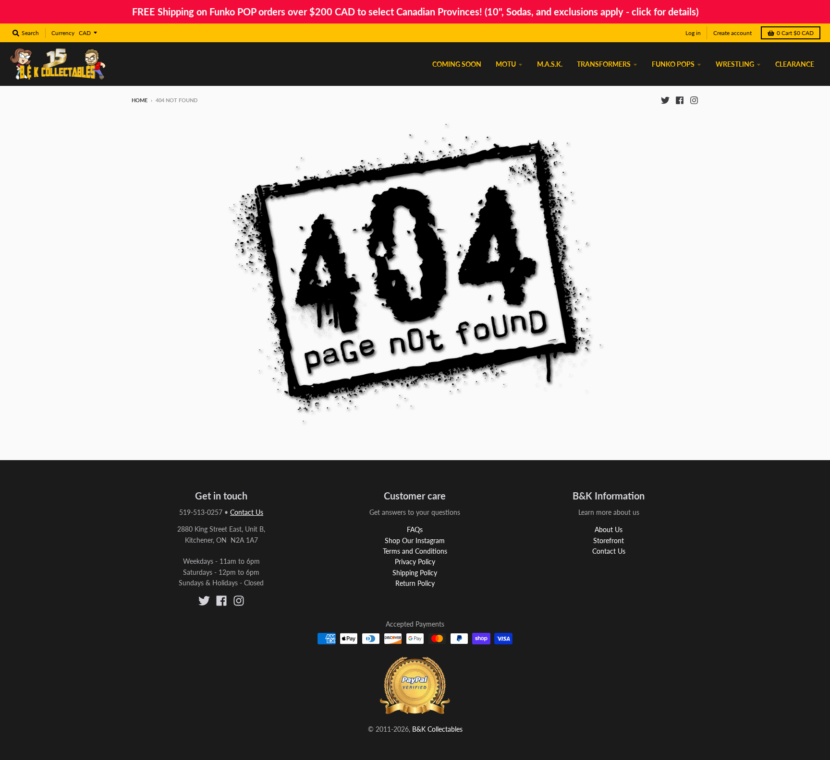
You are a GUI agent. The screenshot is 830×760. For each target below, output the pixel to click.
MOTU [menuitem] (506, 64)
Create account (732, 32)
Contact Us (246, 512)
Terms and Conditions (415, 551)
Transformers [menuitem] (604, 64)
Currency (62, 32)
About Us (608, 529)
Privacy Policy (415, 562)
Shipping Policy (414, 573)
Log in (693, 32)
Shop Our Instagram (415, 540)
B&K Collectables (437, 729)
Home (139, 100)
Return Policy (415, 583)
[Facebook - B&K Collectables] (679, 99)
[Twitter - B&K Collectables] (665, 99)
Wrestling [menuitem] (735, 64)
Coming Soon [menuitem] (456, 64)
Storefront (608, 540)
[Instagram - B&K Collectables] (694, 99)
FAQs (415, 529)
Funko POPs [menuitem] (673, 64)
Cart (795, 32)
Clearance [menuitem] (794, 64)
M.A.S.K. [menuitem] (549, 64)
